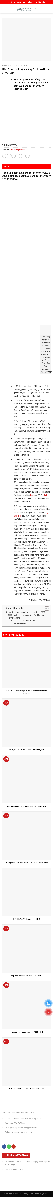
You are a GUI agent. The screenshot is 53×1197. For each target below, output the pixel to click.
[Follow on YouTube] (13, 1146)
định (45, 495)
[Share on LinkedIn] (27, 156)
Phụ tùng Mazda (21, 66)
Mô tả (7, 166)
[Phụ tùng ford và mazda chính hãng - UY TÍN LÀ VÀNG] (26, 9)
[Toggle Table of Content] (45, 608)
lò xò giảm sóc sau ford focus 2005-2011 (26, 1088)
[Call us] (9, 1146)
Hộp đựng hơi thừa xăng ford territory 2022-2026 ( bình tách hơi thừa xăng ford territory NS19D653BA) (27, 615)
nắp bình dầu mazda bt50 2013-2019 (26, 976)
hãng (32, 495)
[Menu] (4, 8)
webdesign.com (42, 1194)
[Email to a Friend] (18, 156)
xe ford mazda (20, 624)
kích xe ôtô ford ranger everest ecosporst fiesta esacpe (26, 692)
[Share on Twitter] (13, 156)
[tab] (26, 166)
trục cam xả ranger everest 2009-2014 (26, 1032)
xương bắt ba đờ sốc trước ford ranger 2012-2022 (26, 863)
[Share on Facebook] (9, 156)
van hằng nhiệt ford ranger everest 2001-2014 (26, 806)
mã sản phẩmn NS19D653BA (25, 621)
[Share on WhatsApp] (4, 156)
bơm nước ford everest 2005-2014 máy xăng (26, 750)
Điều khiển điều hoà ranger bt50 (26, 919)
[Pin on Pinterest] (23, 156)
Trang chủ (6, 66)
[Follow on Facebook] (4, 1146)
